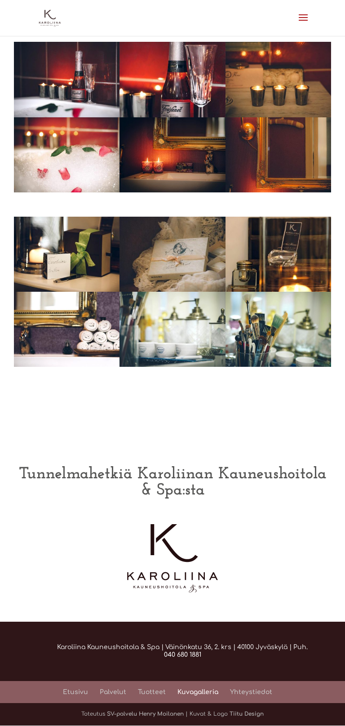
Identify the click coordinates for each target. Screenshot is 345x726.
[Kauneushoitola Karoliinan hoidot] (67, 115)
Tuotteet (152, 692)
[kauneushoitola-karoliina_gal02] (172, 289)
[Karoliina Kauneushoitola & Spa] (279, 289)
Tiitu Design (247, 714)
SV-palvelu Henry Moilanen (146, 714)
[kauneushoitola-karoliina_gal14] (172, 115)
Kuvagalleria (197, 692)
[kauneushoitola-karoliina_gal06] (67, 190)
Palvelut (113, 692)
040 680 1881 (182, 654)
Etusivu (75, 692)
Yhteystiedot (251, 692)
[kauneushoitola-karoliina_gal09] (172, 364)
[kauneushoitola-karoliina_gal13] (279, 364)
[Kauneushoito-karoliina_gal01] (172, 190)
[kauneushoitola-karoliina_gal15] (67, 364)
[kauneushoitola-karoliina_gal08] (67, 289)
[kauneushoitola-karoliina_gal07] (279, 115)
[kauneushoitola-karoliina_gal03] (279, 190)
